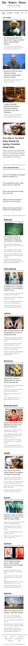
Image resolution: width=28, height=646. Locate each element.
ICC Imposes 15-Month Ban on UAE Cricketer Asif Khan (13, 532)
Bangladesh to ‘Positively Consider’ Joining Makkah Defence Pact (13, 288)
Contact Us (10, 640)
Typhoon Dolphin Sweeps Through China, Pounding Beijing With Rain (12, 306)
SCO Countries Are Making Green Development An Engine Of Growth (12, 616)
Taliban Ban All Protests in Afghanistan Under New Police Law (13, 298)
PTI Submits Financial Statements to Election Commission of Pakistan (13, 239)
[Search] (25, 13)
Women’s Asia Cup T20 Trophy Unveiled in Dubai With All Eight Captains (14, 522)
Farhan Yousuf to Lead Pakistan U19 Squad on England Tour (13, 536)
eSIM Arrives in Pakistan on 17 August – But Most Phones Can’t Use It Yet (14, 582)
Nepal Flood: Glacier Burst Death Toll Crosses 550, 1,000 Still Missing (13, 302)
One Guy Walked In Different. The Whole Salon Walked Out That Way (12, 586)
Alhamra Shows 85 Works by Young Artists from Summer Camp (13, 430)
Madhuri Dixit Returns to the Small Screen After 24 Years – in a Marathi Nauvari (13, 441)
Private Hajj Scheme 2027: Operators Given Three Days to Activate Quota (13, 250)
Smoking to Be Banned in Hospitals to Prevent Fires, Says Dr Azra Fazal (12, 200)
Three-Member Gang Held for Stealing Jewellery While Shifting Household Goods (13, 339)
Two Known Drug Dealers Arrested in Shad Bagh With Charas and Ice (13, 344)
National (8, 220)
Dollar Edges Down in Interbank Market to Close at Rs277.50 (13, 386)
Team (19, 640)
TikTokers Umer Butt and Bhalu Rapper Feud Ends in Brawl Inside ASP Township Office (13, 353)
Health (7, 453)
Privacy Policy (8, 638)
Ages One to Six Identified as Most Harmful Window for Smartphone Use (14, 175)
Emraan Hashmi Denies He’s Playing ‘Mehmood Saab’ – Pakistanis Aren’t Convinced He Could (13, 435)
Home (3, 12)
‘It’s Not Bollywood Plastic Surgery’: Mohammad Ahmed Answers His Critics (14, 446)
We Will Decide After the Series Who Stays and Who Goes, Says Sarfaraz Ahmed (13, 527)
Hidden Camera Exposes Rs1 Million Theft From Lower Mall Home (13, 348)
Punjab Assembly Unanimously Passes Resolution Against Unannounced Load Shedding (11, 108)
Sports (7, 498)
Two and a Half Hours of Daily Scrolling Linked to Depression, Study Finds (13, 184)
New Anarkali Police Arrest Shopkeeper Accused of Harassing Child (14, 332)
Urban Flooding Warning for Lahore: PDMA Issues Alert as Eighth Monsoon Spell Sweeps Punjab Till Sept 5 (13, 261)
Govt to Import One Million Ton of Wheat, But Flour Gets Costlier (12, 398)
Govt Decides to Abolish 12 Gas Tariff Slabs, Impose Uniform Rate (13, 390)
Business (10, 12)
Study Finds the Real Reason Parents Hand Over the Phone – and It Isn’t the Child (13, 571)
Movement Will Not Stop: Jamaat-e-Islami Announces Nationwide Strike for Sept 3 (13, 245)
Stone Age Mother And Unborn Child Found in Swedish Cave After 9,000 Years (13, 577)
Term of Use (21, 636)
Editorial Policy (19, 638)
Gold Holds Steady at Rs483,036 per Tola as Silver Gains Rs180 (12, 380)
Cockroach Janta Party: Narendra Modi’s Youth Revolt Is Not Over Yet (14, 294)
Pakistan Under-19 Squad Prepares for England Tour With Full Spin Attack (12, 209)
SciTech (7, 544)
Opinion (8, 593)
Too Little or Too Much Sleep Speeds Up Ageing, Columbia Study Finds (13, 472)
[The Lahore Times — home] (14, 2)
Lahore (17, 12)
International (10, 269)
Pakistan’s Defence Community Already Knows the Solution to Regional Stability (14, 624)
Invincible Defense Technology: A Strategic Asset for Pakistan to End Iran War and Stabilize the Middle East (13, 629)
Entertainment (11, 405)
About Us (12, 636)
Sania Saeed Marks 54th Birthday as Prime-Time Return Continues (13, 425)
